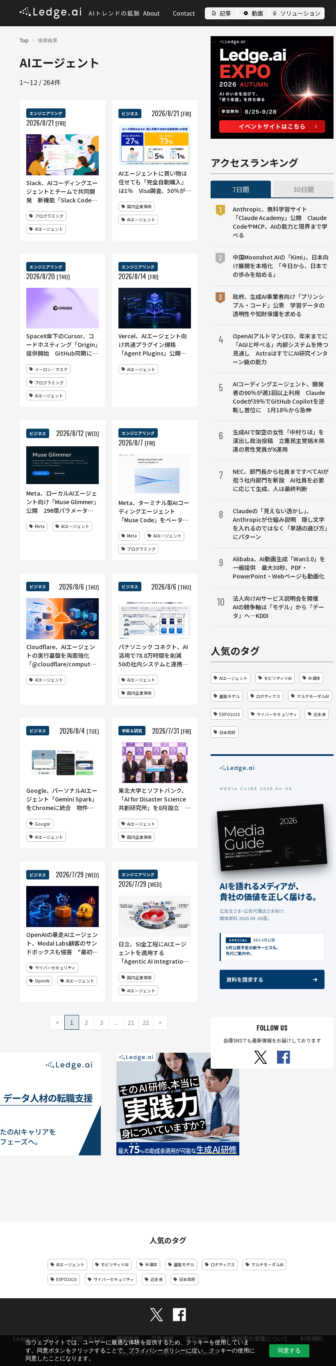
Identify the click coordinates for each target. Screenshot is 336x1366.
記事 (225, 13)
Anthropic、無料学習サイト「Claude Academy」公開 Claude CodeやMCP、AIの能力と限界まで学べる (280, 222)
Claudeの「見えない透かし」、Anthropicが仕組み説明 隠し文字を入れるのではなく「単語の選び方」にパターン (280, 524)
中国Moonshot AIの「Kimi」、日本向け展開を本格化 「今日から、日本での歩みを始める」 (281, 265)
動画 (257, 13)
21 (131, 1022)
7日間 (240, 189)
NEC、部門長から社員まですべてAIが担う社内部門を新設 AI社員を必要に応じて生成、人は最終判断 (281, 480)
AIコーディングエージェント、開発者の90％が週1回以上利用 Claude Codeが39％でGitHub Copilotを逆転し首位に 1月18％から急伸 (279, 397)
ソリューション (300, 13)
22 (146, 1022)
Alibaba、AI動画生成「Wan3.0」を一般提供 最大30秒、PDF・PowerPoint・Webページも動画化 (279, 567)
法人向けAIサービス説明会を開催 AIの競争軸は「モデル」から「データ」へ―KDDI (278, 607)
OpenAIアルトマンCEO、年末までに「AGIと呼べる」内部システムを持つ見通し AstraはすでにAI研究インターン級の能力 (280, 349)
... (116, 1022)
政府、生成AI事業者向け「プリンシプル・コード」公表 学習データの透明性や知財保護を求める (279, 305)
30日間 (303, 189)
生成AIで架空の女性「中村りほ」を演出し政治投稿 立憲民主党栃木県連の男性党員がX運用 (279, 440)
